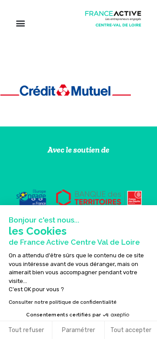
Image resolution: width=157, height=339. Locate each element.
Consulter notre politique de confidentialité (62, 302)
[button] (20, 23)
